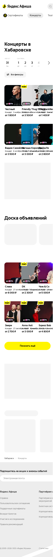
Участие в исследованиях (12, 519)
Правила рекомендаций (11, 524)
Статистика (43, 548)
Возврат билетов (8, 514)
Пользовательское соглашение (15, 503)
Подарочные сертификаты (12, 508)
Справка (4, 498)
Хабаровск (9, 458)
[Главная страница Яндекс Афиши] (4, 6)
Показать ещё (27, 345)
